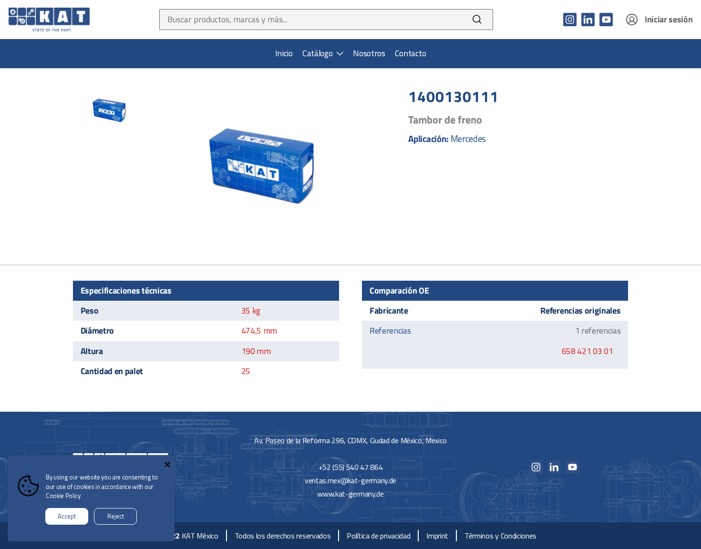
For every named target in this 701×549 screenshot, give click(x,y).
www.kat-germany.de (350, 493)
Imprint (437, 535)
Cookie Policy (63, 495)
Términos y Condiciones (500, 535)
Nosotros (369, 53)
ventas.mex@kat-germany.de (350, 480)
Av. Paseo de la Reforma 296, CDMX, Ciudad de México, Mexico (350, 440)
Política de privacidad (378, 535)
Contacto (410, 53)
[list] (322, 53)
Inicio (284, 53)
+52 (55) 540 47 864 (351, 467)
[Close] (167, 462)
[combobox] (311, 20)
